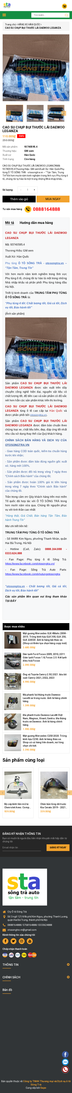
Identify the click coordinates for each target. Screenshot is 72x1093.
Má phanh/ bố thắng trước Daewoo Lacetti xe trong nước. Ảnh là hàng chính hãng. (45, 698)
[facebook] (5, 941)
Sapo (43, 1087)
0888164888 (46, 209)
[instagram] (22, 941)
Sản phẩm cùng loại (24, 760)
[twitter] (13, 941)
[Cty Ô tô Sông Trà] (7, 5)
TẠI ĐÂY (10, 600)
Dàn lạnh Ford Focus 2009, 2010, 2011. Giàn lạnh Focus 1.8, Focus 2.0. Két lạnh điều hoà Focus (45, 657)
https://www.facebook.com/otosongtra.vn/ (30, 563)
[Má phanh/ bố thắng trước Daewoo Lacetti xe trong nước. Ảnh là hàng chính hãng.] (12, 701)
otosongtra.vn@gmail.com (22, 929)
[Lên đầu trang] (56, 762)
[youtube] (30, 941)
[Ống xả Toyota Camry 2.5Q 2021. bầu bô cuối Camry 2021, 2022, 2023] (12, 681)
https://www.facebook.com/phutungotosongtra (32, 574)
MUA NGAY (53, 199)
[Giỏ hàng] (64, 6)
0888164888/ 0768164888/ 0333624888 (30, 925)
